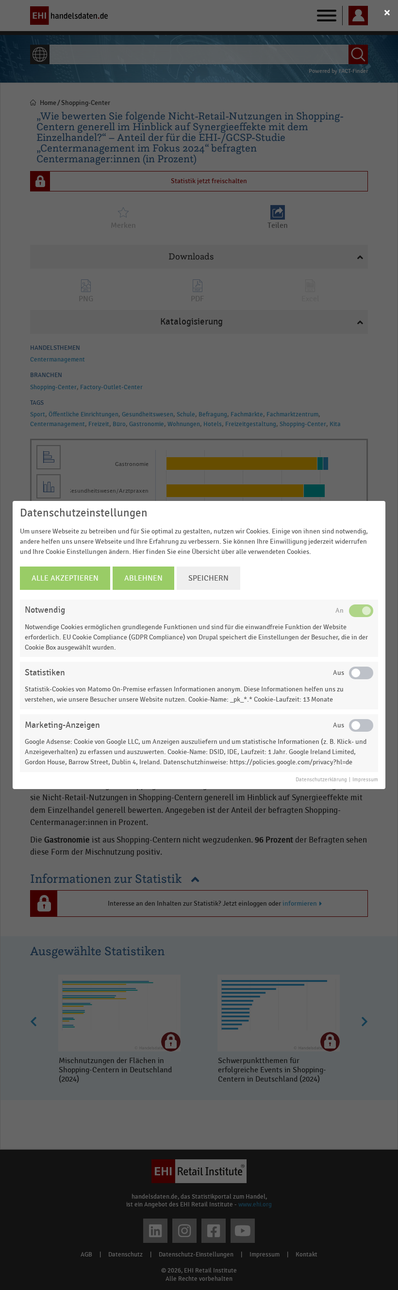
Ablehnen (143, 578)
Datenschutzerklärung (321, 780)
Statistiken (45, 673)
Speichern (208, 578)
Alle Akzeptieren (65, 578)
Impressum (365, 780)
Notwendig (45, 610)
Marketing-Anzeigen (62, 725)
